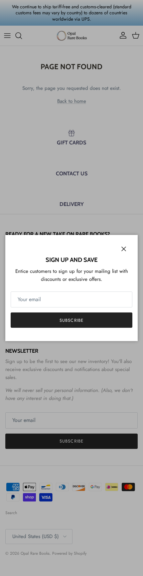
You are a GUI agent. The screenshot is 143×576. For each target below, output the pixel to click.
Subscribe (71, 320)
